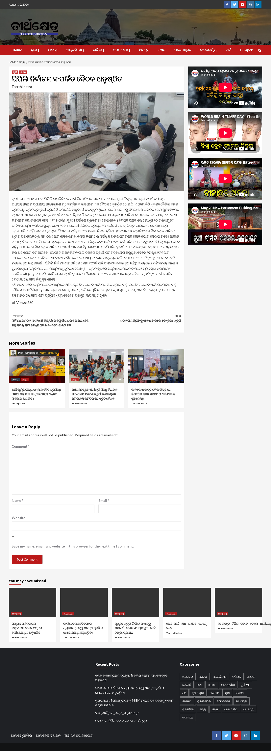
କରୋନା (251, 676)
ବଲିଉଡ (239, 693)
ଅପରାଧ (144, 50)
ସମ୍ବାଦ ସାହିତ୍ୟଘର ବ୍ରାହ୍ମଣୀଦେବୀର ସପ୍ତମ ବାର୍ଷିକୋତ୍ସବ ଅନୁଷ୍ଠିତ (27, 628)
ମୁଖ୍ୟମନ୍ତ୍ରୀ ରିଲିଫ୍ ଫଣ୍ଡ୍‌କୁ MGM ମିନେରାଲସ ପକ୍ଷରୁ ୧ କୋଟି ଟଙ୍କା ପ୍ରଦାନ (135, 628)
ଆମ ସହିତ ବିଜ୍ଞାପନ (48, 735)
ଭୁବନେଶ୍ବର (204, 701)
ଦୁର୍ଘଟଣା (245, 684)
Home (17, 50)
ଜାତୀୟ (53, 50)
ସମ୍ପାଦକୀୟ (121, 50)
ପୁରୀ (15, 72)
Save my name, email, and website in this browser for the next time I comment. (73, 546)
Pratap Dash (18, 403)
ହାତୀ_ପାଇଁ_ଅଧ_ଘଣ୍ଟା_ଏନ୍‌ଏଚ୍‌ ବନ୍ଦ (117, 713)
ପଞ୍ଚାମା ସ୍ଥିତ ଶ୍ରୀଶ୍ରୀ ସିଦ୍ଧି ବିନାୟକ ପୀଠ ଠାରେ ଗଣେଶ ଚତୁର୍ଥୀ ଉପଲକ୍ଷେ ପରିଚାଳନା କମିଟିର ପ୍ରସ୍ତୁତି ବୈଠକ (94, 394)
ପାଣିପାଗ (214, 693)
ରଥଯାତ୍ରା (241, 701)
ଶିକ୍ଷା (215, 709)
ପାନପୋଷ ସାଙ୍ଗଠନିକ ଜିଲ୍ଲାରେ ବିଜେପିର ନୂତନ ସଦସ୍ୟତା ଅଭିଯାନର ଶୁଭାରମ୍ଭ (153, 394)
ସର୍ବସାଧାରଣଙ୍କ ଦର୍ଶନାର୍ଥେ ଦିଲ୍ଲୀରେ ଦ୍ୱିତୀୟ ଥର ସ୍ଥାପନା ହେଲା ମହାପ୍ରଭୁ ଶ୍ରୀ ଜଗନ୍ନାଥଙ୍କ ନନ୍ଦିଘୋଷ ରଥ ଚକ (50, 320)
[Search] (259, 50)
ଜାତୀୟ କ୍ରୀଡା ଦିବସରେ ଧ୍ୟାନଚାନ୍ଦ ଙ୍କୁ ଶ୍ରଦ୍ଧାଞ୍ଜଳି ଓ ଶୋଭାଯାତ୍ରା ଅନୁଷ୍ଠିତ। (83, 628)
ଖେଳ (162, 50)
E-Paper (246, 50)
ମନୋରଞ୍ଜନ (182, 50)
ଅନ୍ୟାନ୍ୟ (16, 613)
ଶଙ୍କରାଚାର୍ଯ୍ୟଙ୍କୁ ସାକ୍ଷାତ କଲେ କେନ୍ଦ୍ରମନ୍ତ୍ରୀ (150, 318)
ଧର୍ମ (228, 50)
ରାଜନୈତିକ (188, 709)
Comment (20, 446)
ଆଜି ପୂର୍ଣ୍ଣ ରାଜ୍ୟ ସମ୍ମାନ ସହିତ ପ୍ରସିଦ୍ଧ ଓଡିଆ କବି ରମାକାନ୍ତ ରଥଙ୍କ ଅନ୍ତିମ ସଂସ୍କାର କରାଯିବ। (36, 394)
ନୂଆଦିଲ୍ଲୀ (198, 693)
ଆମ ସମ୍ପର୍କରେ (21, 735)
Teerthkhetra (22, 86)
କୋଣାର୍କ (186, 684)
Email (103, 500)
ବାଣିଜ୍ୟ (98, 50)
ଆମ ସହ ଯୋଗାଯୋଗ (78, 735)
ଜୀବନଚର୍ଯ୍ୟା (208, 50)
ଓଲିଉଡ (236, 676)
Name (17, 500)
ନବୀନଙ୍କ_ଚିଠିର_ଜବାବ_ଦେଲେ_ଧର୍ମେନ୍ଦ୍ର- (121, 720)
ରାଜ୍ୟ (35, 50)
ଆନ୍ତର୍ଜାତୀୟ (75, 50)
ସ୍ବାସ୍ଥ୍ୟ (248, 709)
